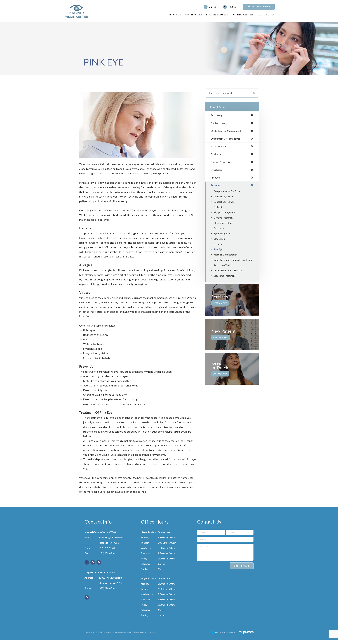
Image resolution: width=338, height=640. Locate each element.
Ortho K (218, 207)
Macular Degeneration (225, 254)
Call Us (212, 6)
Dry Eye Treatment (224, 217)
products (215, 177)
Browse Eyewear (217, 14)
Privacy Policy (120, 632)
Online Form (220, 337)
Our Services (193, 14)
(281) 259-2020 (107, 548)
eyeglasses (216, 170)
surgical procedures (221, 162)
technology (217, 115)
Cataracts (219, 228)
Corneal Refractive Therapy (228, 270)
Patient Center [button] (242, 14)
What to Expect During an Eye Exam (233, 259)
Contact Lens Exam (224, 201)
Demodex (219, 244)
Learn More (220, 303)
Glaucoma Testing (223, 222)
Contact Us (267, 14)
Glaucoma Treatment (225, 275)
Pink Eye (218, 249)
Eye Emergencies (223, 233)
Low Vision (219, 238)
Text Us (232, 6)
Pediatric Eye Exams (224, 196)
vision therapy (218, 146)
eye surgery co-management (226, 138)
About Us (175, 14)
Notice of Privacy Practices (137, 632)
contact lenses (219, 123)
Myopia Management (225, 212)
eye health (216, 154)
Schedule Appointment (259, 7)
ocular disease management (226, 131)
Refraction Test (222, 265)
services (215, 185)
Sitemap (153, 632)
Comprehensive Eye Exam (227, 191)
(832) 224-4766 (107, 588)
